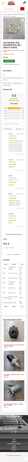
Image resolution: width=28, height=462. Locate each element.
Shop (8, 14)
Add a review (14, 103)
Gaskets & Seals (16, 50)
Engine (9, 50)
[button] (22, 19)
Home (4, 14)
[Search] (22, 8)
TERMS (14, 445)
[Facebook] (15, 432)
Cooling (5, 50)
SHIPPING (14, 441)
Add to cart (9, 61)
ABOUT (14, 439)
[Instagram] (12, 432)
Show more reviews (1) (14, 234)
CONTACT (14, 449)
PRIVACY (14, 447)
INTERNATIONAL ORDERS (14, 443)
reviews (11, 54)
